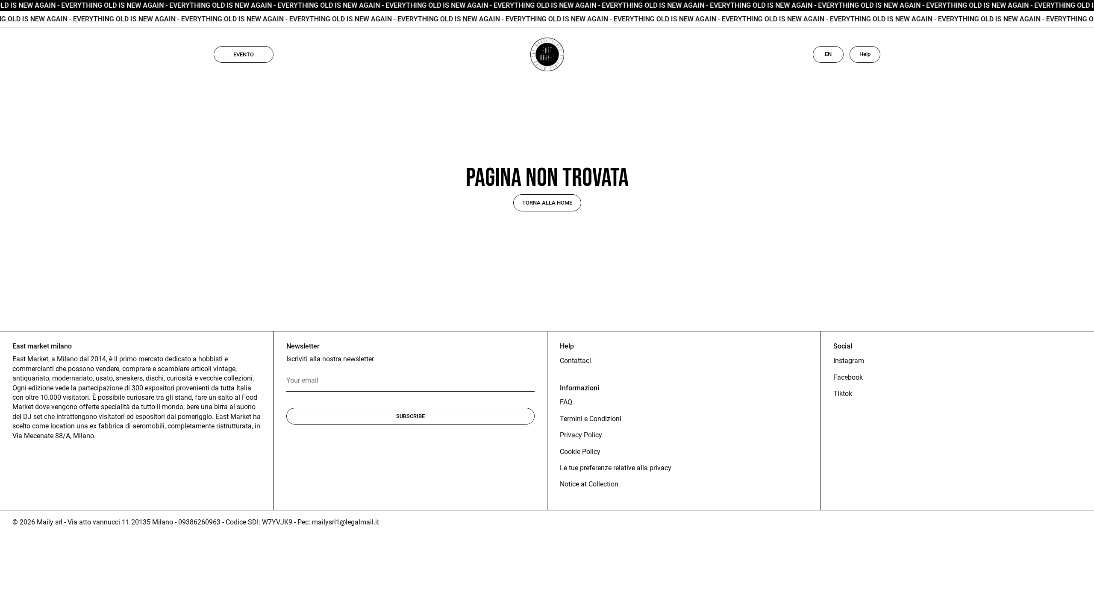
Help (864, 54)
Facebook (848, 377)
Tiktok (842, 394)
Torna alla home (547, 202)
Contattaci (575, 361)
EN (828, 54)
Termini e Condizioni (590, 419)
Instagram (848, 361)
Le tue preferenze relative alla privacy (615, 468)
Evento (243, 54)
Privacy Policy (581, 435)
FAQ (566, 402)
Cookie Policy (580, 452)
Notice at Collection (589, 484)
